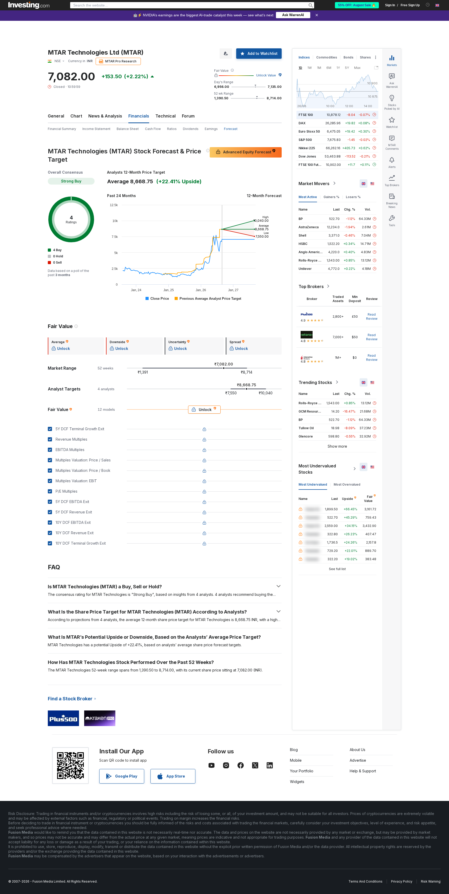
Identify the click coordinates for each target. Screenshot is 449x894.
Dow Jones (307, 156)
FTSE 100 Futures (312, 164)
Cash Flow (153, 129)
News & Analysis (105, 116)
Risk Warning (430, 881)
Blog (294, 749)
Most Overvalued (347, 484)
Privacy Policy (401, 881)
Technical (165, 116)
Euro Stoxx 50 (309, 131)
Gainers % (331, 197)
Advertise (358, 760)
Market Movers (314, 183)
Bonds (348, 57)
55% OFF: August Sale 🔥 (357, 5)
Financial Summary (62, 129)
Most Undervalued (313, 484)
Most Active (308, 197)
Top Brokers (311, 286)
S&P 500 (305, 139)
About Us (357, 749)
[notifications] (428, 4)
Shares (365, 57)
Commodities (326, 57)
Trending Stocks (315, 382)
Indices (304, 57)
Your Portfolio (301, 771)
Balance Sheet (128, 129)
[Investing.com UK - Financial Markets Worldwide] (28, 5)
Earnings (211, 129)
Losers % (353, 197)
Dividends (191, 129)
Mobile (296, 760)
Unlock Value (266, 75)
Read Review (372, 316)
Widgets (297, 781)
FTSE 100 (306, 114)
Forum (188, 116)
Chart (76, 116)
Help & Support (363, 771)
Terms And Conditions (365, 881)
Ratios (172, 129)
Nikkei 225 (307, 148)
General (56, 116)
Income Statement (96, 129)
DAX (302, 123)
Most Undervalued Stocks (317, 468)
